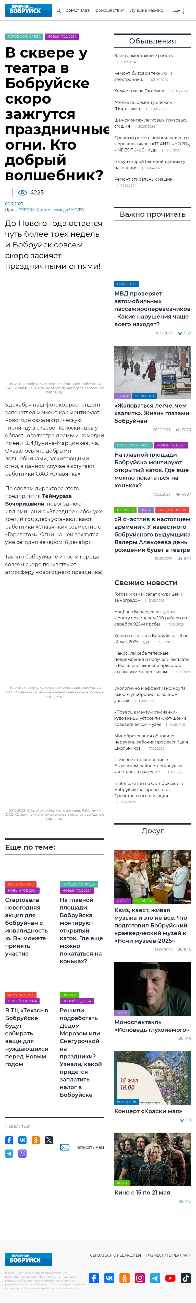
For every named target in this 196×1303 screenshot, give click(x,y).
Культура (125, 510)
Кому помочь (21, 884)
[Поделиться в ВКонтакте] (22, 1140)
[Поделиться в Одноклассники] (36, 1140)
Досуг (122, 901)
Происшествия (108, 10)
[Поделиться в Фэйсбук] (9, 1140)
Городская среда (24, 36)
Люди (122, 396)
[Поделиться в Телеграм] (9, 1153)
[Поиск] (58, 10)
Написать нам (89, 1147)
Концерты (126, 1102)
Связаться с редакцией (115, 1255)
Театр (122, 1013)
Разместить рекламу (168, 1255)
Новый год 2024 (61, 36)
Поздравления (172, 510)
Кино (122, 1183)
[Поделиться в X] (49, 1140)
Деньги (69, 995)
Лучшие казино (146, 10)
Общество (126, 284)
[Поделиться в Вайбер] (22, 1153)
